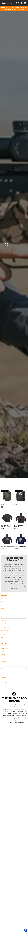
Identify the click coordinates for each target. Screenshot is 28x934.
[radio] (2, 507)
